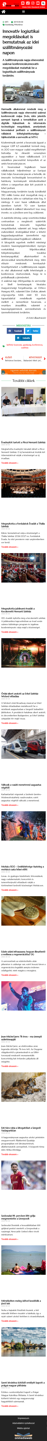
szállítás (24, 348)
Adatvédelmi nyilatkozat (23, 1423)
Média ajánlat (23, 1428)
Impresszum (23, 1418)
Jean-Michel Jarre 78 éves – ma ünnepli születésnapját (21, 1038)
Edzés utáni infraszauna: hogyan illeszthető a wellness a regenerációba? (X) (23, 953)
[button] (43, 3)
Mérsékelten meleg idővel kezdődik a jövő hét (21, 1302)
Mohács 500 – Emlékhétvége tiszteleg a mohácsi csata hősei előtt (22, 868)
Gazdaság (9, 25)
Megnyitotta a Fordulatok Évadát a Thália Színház (23, 525)
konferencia (37, 345)
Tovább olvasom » (9, 463)
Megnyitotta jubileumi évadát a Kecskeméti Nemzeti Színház (18, 610)
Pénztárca (18, 25)
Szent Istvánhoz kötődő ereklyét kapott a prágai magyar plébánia (23, 1384)
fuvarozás (18, 345)
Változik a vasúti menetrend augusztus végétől (21, 786)
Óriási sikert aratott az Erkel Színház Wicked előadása (19, 695)
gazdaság (27, 345)
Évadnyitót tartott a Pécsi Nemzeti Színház (23, 442)
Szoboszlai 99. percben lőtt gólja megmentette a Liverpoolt (18, 1217)
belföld (10, 345)
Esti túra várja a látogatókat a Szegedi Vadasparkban (21, 1129)
